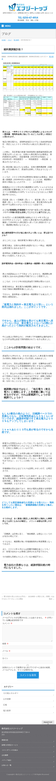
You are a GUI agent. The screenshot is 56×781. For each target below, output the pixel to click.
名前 (5, 644)
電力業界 (7, 711)
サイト (5, 658)
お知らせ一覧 (6, 765)
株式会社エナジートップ (25, 774)
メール (6, 651)
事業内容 (5, 740)
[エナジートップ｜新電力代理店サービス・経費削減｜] (28, 8)
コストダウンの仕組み (10, 750)
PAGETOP (48, 722)
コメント (7, 623)
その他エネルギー (10, 693)
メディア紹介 (6, 760)
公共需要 (7, 699)
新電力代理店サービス (10, 745)
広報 (5, 705)
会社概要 (5, 755)
